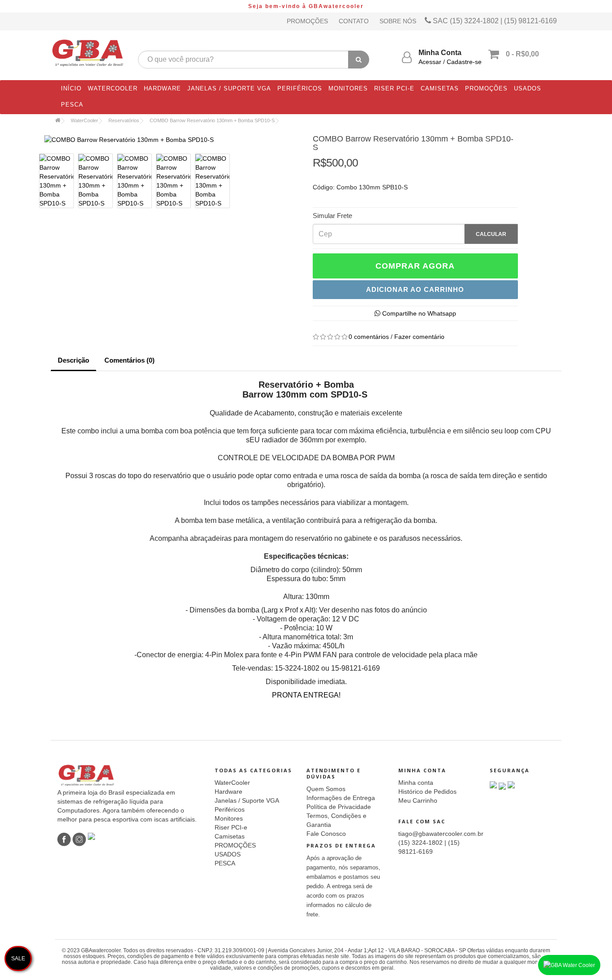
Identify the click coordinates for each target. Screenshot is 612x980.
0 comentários (369, 336)
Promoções (307, 21)
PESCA (72, 104)
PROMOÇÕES (486, 88)
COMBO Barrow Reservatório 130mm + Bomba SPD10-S (212, 120)
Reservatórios (123, 120)
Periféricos (299, 88)
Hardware (162, 88)
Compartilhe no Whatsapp (418, 313)
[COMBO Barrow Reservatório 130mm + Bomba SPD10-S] (175, 140)
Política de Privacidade (338, 806)
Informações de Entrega (340, 797)
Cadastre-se (464, 61)
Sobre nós (397, 21)
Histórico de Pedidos (427, 791)
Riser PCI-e (394, 88)
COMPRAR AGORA (415, 265)
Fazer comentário (419, 336)
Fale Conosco (326, 833)
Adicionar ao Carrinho (415, 289)
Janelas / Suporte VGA (229, 88)
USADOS (527, 88)
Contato (354, 21)
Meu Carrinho (417, 800)
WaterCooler (113, 88)
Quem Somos (325, 788)
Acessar (429, 61)
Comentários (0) (129, 360)
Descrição (73, 360)
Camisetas (440, 88)
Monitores (348, 88)
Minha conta (415, 782)
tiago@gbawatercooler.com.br (440, 833)
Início (71, 88)
